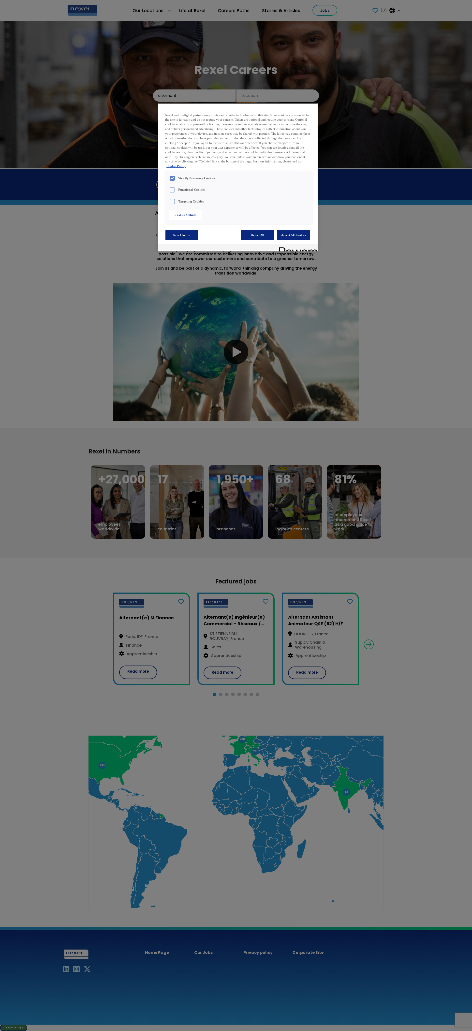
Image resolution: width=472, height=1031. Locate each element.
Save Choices (182, 234)
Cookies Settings (185, 214)
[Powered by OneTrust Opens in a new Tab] (296, 248)
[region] (238, 177)
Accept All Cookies (293, 234)
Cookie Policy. (176, 166)
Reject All (257, 234)
